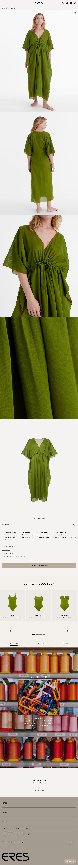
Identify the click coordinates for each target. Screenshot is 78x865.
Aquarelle (38, 615)
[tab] (14, 644)
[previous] (11, 631)
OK (72, 842)
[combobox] (39, 565)
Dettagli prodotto (8, 546)
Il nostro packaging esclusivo (13, 556)
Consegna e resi (8, 553)
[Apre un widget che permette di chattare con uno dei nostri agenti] (70, 861)
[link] (67, 3)
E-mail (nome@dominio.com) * (12, 842)
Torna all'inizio (39, 518)
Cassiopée (64, 615)
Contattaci (6, 550)
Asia (12, 615)
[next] (67, 631)
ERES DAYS (5, 8)
